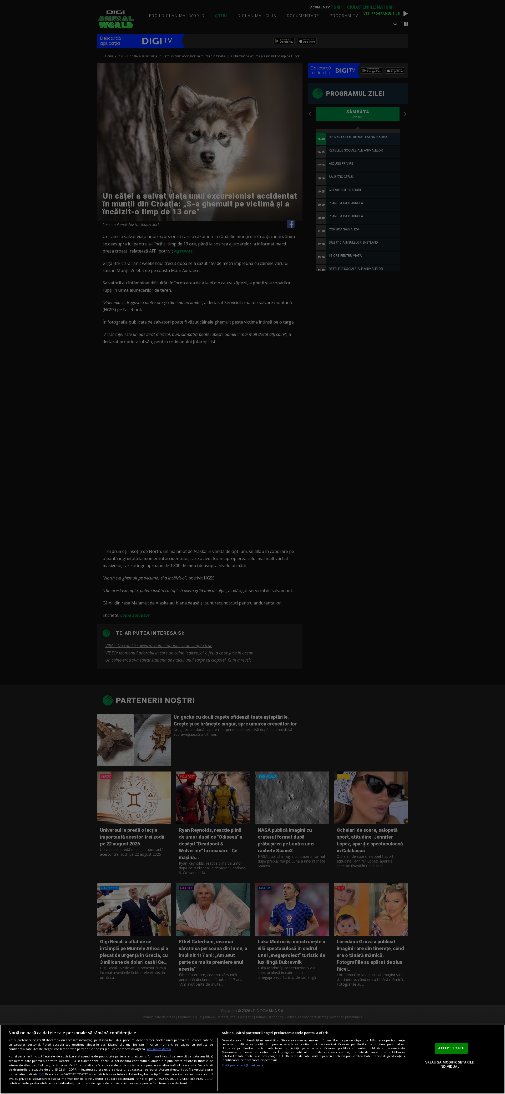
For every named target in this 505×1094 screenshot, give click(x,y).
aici (41, 1074)
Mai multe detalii (159, 1049)
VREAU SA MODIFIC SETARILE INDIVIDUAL (449, 1064)
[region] (252, 1059)
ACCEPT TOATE (451, 1048)
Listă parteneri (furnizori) (242, 1065)
